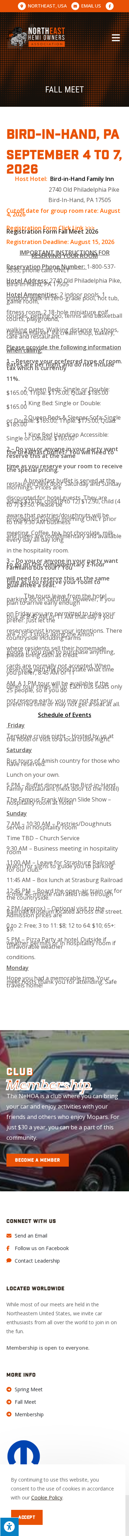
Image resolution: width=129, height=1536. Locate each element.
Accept (26, 1517)
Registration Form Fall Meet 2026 (52, 231)
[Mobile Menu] (117, 37)
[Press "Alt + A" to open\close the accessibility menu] (9, 1526)
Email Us (91, 6)
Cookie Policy (46, 1497)
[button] (37, 1160)
